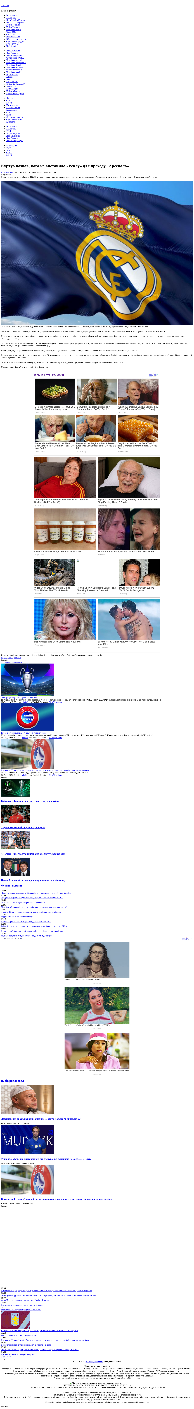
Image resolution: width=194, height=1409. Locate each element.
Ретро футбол (12, 44)
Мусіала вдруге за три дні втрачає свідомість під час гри (26, 936)
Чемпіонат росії (13, 72)
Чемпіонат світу (13, 29)
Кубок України (13, 27)
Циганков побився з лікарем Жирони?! (18, 1354)
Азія (8, 79)
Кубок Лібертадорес (15, 93)
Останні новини (11, 885)
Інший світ (11, 86)
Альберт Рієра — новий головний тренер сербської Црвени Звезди (31, 912)
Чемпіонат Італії (13, 65)
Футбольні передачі (15, 41)
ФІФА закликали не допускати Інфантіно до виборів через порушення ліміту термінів (40, 1349)
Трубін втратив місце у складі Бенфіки (23, 827)
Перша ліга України (15, 22)
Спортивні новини (14, 117)
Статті (9, 100)
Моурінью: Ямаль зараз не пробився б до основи (23, 902)
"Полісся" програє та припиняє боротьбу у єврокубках (33, 853)
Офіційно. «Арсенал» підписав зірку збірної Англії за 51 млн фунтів (32, 898)
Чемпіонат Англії (14, 60)
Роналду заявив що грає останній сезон (18, 1335)
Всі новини (11, 15)
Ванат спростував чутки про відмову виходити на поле (26, 1345)
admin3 (25, 702)
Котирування (12, 105)
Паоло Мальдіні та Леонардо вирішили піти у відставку (33, 880)
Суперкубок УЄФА (15, 58)
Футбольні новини (14, 119)
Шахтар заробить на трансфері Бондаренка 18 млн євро (26, 921)
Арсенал (17, 657)
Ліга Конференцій (14, 55)
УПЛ (8, 131)
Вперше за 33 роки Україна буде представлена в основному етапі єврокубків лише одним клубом (45, 770)
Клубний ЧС (12, 81)
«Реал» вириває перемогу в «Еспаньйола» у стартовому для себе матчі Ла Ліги (36, 893)
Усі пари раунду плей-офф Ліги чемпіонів (20, 697)
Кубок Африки (13, 91)
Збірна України (13, 25)
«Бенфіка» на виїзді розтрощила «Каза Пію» (21, 1310)
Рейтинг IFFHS (13, 107)
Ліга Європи (12, 53)
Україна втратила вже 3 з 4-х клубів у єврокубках (23, 733)
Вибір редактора (12, 1081)
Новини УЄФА (13, 37)
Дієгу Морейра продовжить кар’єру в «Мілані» (22, 1305)
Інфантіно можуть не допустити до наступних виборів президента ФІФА (34, 926)
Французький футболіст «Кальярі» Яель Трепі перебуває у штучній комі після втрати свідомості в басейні (48, 1295)
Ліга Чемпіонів (13, 51)
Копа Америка (12, 89)
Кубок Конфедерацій (15, 84)
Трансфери (11, 18)
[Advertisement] (21, 1247)
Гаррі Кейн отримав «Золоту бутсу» (17, 917)
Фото (8, 112)
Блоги (9, 103)
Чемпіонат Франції (14, 67)
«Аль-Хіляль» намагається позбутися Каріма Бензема (25, 1300)
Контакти (10, 122)
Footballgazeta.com (94, 1361)
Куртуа (4, 657)
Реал (10, 657)
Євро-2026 (11, 32)
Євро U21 (10, 34)
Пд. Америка (12, 74)
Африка (9, 77)
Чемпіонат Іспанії (14, 70)
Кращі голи (11, 110)
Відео (8, 115)
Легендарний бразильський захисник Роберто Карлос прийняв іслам (32, 931)
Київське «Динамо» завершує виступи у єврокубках (31, 801)
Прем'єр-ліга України (15, 20)
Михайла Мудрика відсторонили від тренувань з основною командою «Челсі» (36, 907)
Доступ (9, 98)
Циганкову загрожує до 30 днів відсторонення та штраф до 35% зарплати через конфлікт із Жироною (46, 1291)
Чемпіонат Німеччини (16, 62)
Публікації (11, 46)
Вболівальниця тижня (16, 39)
